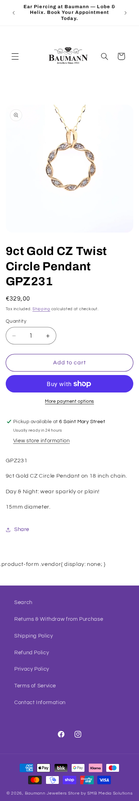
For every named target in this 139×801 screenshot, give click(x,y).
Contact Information (40, 702)
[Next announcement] (125, 13)
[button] (15, 56)
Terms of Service (35, 685)
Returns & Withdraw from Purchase (58, 619)
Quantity (16, 321)
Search (23, 602)
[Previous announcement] (13, 13)
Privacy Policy (31, 669)
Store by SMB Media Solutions (100, 793)
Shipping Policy (33, 636)
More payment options (69, 401)
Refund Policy (31, 652)
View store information (41, 440)
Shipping (41, 309)
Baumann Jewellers (46, 793)
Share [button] (21, 529)
